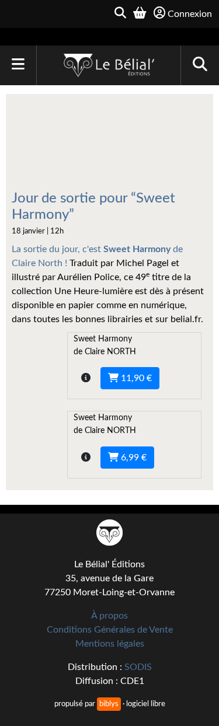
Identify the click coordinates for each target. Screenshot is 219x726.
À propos (109, 615)
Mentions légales (109, 643)
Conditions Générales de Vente (110, 629)
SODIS (138, 667)
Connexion (190, 14)
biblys (109, 703)
